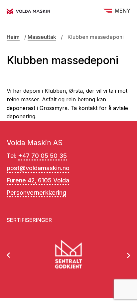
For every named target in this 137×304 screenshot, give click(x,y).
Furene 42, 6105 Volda (38, 180)
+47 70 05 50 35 (42, 155)
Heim (13, 37)
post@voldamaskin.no (38, 167)
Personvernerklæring (36, 192)
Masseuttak (42, 37)
